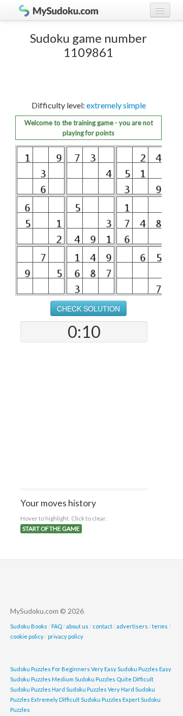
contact (102, 626)
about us (77, 626)
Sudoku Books (28, 626)
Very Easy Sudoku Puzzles (124, 669)
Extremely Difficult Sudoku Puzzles (76, 699)
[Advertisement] (83, 416)
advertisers (132, 626)
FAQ (56, 626)
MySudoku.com (53, 10)
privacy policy (65, 636)
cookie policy (27, 636)
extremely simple (116, 105)
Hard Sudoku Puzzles (79, 689)
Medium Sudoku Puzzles (83, 679)
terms (160, 626)
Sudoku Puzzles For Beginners (50, 669)
